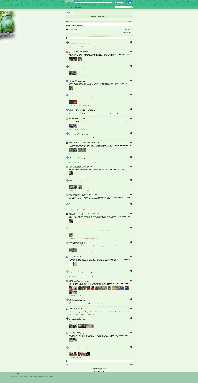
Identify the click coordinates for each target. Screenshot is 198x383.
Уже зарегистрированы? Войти (119, 2)
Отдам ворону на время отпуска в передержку (81, 166)
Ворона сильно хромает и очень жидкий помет (81, 94)
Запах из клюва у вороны (75, 318)
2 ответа (76, 62)
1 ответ (76, 47)
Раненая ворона (73, 80)
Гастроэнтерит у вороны (75, 308)
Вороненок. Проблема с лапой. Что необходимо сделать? (84, 142)
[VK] (69, 13)
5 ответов (79, 343)
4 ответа (77, 314)
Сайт (68, 7)
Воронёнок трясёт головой (76, 299)
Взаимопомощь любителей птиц (85, 43)
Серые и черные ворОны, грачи (85, 195)
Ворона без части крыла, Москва (77, 227)
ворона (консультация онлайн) (77, 118)
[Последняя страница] (77, 38)
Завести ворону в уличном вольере (78, 271)
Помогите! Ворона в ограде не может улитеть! (85, 194)
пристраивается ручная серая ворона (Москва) (81, 133)
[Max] (67, 13)
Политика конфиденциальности (96, 368)
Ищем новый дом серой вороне (77, 242)
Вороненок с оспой (74, 280)
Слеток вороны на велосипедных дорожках (80, 203)
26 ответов (78, 304)
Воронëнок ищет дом (78, 180)
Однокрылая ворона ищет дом (77, 66)
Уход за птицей (84, 119)
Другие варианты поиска (126, 32)
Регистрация (129, 2)
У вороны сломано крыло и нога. (77, 347)
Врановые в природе (84, 143)
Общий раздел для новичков (84, 158)
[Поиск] (132, 7)
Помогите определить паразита (77, 332)
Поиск (72, 9)
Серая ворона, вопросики (75, 256)
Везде (128, 7)
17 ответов (79, 357)
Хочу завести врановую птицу (86, 272)
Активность (78, 7)
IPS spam (95, 371)
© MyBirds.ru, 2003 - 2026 (14, 373)
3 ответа (77, 209)
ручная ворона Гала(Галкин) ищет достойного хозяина (87, 213)
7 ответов (79, 252)
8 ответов (76, 105)
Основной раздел (82, 52)
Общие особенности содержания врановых (87, 257)
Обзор (72, 7)
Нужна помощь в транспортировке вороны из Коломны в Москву (86, 42)
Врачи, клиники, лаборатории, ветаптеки (87, 110)
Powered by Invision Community (99, 369)
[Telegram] (72, 13)
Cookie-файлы (105, 368)
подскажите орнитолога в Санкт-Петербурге (80, 109)
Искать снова (128, 29)
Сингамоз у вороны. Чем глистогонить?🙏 (80, 51)
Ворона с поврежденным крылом (77, 157)
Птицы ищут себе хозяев (84, 67)
